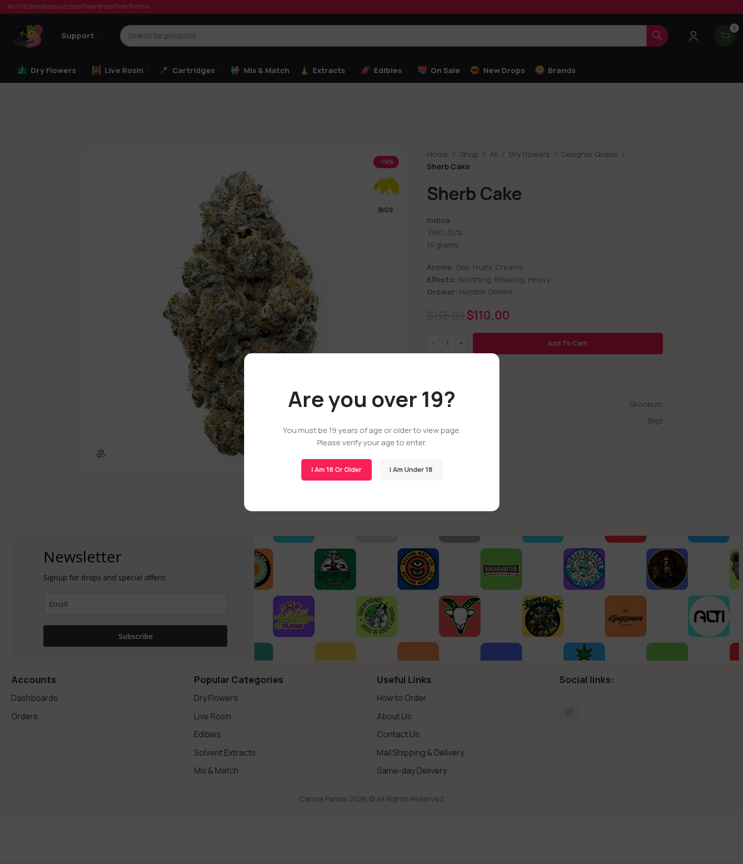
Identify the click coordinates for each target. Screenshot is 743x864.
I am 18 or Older (336, 469)
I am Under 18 (410, 469)
